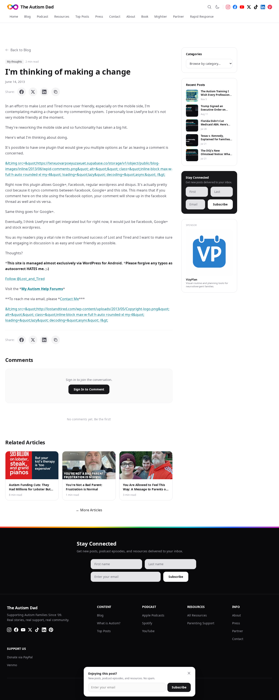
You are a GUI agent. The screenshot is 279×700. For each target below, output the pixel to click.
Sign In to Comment (89, 389)
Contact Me (69, 298)
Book (144, 16)
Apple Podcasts (153, 615)
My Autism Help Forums (42, 288)
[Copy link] (55, 91)
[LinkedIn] (263, 7)
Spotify (147, 623)
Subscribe (220, 204)
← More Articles (89, 510)
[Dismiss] (188, 673)
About (130, 16)
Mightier (160, 16)
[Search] (209, 7)
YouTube (148, 631)
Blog (27, 16)
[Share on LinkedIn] (44, 91)
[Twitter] (249, 7)
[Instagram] (228, 7)
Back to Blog (20, 50)
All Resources (197, 615)
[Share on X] (33, 91)
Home (14, 16)
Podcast (42, 16)
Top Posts (82, 16)
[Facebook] (235, 7)
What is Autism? (108, 623)
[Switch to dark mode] (217, 7)
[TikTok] (256, 7)
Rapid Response (202, 16)
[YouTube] (242, 7)
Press (99, 16)
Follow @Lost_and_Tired (25, 278)
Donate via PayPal (20, 657)
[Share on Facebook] (21, 91)
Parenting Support (200, 623)
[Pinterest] (270, 7)
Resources (61, 16)
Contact (114, 16)
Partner (178, 16)
